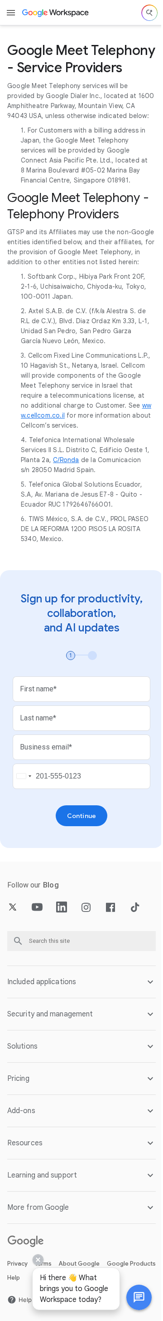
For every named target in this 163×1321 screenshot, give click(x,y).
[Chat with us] (132, 1297)
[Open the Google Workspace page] (56, 12)
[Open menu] (11, 13)
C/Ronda (66, 460)
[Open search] (149, 13)
